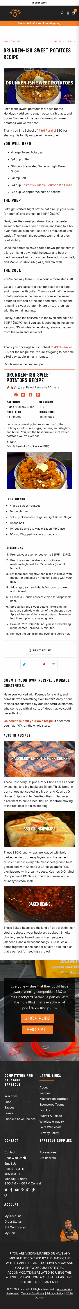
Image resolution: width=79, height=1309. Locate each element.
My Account (12, 1216)
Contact (9, 1152)
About (44, 1087)
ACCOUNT (11, 1204)
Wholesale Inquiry (52, 1121)
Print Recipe (41, 650)
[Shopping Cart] (73, 13)
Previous (58, 41)
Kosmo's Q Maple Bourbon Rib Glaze (47, 185)
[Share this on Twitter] (24, 664)
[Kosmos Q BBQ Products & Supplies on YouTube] (17, 1190)
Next (70, 41)
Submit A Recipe (51, 1116)
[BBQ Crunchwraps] (39, 829)
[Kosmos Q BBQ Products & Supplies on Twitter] (6, 1190)
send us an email (45, 1282)
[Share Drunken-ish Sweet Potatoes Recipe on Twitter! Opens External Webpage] (23, 395)
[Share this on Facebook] (34, 664)
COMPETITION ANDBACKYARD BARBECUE (18, 1080)
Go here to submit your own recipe (28, 721)
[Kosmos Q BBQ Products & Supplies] (15, 13)
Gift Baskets (48, 1158)
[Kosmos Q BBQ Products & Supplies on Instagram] (27, 1190)
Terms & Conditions (32, 1293)
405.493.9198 (13, 1174)
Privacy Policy (49, 1133)
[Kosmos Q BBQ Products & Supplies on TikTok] (33, 1190)
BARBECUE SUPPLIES (56, 1141)
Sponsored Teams (52, 1104)
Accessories (48, 1152)
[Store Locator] (5, 1195)
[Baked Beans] (39, 904)
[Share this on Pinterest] (44, 664)
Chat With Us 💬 (15, 1158)
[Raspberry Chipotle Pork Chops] (39, 759)
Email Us (10, 1163)
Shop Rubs (38, 1018)
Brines (8, 1113)
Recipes (45, 1093)
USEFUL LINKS (50, 1076)
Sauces (9, 1107)
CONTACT (11, 1141)
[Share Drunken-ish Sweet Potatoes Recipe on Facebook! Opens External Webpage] (30, 395)
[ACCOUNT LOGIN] (68, 13)
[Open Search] (62, 13)
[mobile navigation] (5, 13)
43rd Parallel (47, 130)
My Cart (9, 1233)
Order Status (12, 1221)
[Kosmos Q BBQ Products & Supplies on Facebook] (11, 1190)
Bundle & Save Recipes (19, 1119)
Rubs (7, 1102)
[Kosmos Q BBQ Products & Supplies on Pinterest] (22, 1190)
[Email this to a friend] (54, 664)
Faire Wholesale (50, 1127)
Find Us (45, 1110)
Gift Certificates (15, 1227)
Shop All (38, 1029)
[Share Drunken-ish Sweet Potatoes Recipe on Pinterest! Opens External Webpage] (38, 395)
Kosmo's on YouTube (54, 1099)
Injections (10, 1096)
